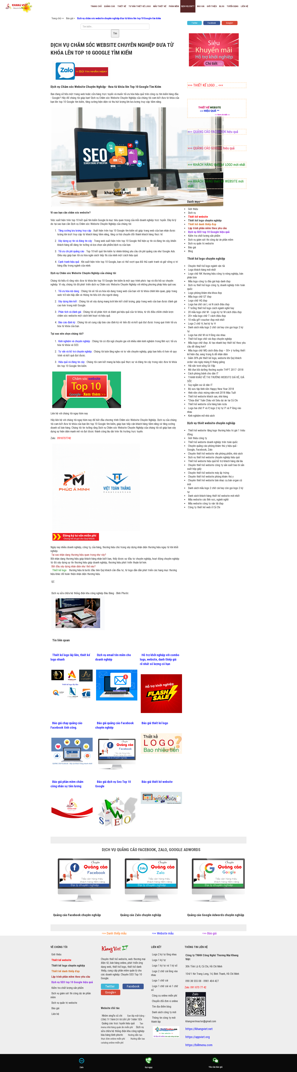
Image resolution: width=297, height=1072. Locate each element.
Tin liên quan (61, 640)
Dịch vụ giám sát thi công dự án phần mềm (210, 239)
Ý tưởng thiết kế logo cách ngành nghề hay (211, 308)
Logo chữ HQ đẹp (197, 300)
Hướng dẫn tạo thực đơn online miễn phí (121, 1037)
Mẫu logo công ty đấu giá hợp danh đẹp (209, 281)
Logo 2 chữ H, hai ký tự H (202, 323)
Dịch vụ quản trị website (201, 243)
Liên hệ (244, 6)
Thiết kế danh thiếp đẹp (202, 224)
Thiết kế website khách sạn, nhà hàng (208, 396)
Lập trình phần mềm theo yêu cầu (207, 228)
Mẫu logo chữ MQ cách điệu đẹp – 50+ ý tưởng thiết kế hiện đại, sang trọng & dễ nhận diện (216, 352)
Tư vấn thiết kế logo (140, 6)
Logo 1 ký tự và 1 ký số (164, 965)
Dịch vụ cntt (188, 6)
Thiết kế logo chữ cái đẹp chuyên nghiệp (210, 338)
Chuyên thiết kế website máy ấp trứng (208, 472)
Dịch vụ (192, 212)
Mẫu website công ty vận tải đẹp (205, 503)
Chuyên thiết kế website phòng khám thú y (211, 476)
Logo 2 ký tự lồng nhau (164, 954)
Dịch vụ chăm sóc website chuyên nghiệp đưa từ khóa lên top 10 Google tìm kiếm (119, 18)
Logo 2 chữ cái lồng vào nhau (164, 973)
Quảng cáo (109, 6)
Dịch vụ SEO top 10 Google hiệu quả (208, 232)
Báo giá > (70, 18)
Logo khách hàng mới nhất (202, 269)
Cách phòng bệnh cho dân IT (203, 373)
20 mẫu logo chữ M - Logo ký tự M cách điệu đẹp (215, 312)
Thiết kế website (198, 216)
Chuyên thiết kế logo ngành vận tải (206, 266)
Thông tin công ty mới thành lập (163, 1019)
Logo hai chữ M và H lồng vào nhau (206, 335)
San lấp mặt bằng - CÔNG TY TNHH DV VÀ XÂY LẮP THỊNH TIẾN (123, 1017)
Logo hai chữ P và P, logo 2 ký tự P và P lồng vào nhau (214, 410)
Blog (221, 6)
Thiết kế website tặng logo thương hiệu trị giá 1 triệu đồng (216, 432)
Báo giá (200, 6)
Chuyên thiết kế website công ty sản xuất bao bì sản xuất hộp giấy (215, 466)
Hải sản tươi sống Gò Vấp (201, 365)
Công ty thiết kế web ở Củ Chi (204, 507)
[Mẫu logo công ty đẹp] (96, 487)
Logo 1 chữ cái (160, 980)
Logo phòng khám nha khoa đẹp (205, 292)
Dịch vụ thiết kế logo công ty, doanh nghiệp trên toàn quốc (216, 287)
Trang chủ (96, 6)
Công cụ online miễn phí (164, 995)
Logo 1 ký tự (159, 960)
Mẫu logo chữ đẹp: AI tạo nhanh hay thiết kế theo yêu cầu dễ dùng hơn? (216, 344)
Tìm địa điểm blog (161, 1006)
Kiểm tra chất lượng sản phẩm (204, 235)
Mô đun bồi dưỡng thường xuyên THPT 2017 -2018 (215, 369)
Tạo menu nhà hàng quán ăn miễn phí (122, 1025)
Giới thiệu (212, 6)
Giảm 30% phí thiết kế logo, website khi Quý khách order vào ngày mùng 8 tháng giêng (214, 359)
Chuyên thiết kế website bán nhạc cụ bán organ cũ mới (214, 482)
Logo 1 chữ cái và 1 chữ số (164, 988)
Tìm (115, 33)
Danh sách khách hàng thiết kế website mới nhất (214, 495)
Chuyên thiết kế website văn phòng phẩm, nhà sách (215, 453)
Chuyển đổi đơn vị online (165, 1001)
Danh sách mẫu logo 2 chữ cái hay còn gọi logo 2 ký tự (215, 329)
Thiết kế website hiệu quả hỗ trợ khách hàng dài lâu (215, 461)
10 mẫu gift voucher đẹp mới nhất (206, 319)
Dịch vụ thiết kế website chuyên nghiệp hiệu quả (214, 457)
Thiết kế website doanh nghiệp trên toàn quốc (213, 442)
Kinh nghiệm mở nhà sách (201, 415)
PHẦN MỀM (174, 6)
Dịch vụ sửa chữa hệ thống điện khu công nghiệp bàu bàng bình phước (122, 1031)
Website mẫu (165, 933)
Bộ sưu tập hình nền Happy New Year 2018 (211, 389)
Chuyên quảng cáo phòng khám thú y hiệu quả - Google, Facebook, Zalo (212, 447)
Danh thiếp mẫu (116, 933)
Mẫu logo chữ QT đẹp (199, 296)
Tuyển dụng (232, 6)
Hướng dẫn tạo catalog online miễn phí (123, 1040)
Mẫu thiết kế (159, 6)
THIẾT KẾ (121, 6)
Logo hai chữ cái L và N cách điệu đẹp (208, 304)
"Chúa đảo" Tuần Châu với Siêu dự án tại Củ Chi (213, 400)
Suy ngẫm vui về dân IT (200, 385)
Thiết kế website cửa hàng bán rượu (207, 404)
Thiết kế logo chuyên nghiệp (205, 220)
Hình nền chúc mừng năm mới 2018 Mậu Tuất (212, 392)
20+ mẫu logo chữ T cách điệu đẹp (207, 315)
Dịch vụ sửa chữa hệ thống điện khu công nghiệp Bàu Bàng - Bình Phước (90, 593)
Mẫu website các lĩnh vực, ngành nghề (208, 499)
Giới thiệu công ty (197, 438)
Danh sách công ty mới (164, 1012)
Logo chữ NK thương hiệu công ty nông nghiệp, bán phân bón (215, 275)
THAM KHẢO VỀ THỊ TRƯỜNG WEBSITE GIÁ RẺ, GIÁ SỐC (215, 379)
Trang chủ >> (57, 18)
